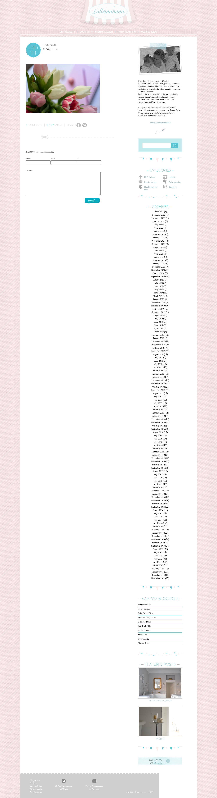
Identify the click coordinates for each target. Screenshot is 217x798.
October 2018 (158, 347)
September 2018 (158, 351)
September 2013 (158, 545)
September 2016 (158, 429)
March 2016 (158, 448)
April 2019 (158, 328)
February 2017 (158, 412)
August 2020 (158, 279)
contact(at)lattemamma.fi (160, 122)
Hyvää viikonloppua (160, 700)
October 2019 (158, 308)
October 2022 (158, 221)
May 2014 (158, 519)
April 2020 (158, 292)
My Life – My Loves (147, 617)
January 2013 (158, 571)
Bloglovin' (158, 762)
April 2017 (158, 406)
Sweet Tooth (143, 634)
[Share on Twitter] (84, 126)
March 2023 (159, 211)
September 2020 (158, 276)
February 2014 (158, 529)
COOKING (85, 32)
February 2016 (158, 451)
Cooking (172, 176)
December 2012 (158, 575)
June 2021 (158, 250)
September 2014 (158, 506)
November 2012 (158, 578)
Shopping (173, 187)
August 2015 (158, 471)
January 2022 (158, 237)
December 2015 (158, 458)
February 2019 (158, 334)
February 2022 (158, 234)
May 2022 (158, 224)
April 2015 (158, 484)
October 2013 (158, 542)
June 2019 (158, 321)
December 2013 (158, 536)
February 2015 (158, 490)
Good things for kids (150, 188)
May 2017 (158, 403)
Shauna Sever (143, 643)
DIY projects (149, 176)
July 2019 (159, 318)
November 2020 (158, 270)
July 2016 (158, 435)
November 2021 (158, 240)
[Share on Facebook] (78, 126)
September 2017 (158, 390)
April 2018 (158, 367)
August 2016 (158, 432)
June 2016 (158, 438)
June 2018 (158, 360)
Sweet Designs (144, 608)
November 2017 (158, 383)
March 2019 (159, 331)
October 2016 (158, 425)
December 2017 (158, 380)
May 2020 (158, 289)
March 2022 (159, 231)
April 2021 (158, 253)
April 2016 (158, 445)
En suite (160, 738)
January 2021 (158, 263)
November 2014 (158, 500)
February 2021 (158, 260)
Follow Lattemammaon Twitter (63, 787)
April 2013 (158, 562)
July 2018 (159, 357)
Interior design (150, 182)
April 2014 (158, 523)
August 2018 (158, 354)
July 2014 (158, 513)
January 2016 (158, 454)
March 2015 (158, 487)
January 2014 (158, 532)
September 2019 (158, 312)
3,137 (50, 125)
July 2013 (158, 552)
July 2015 (158, 474)
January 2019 (158, 338)
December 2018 (158, 341)
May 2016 (158, 442)
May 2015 (158, 480)
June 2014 (158, 516)
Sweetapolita (143, 638)
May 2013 (158, 558)
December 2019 (158, 302)
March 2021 (159, 257)
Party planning (175, 182)
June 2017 (158, 399)
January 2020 (158, 299)
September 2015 (158, 467)
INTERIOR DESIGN (103, 32)
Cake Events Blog (145, 613)
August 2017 (158, 393)
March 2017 (158, 409)
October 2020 (158, 273)
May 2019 (158, 325)
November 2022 (158, 218)
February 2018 (158, 373)
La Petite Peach (144, 630)
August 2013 (158, 549)
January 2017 (158, 416)
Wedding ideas (36, 792)
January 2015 (158, 493)
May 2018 (158, 364)
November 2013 (158, 539)
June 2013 (158, 555)
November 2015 (158, 461)
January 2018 (158, 377)
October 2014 (158, 503)
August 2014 (158, 510)
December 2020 (158, 266)
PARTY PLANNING (127, 32)
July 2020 (159, 283)
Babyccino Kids (144, 604)
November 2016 (158, 422)
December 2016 (158, 419)
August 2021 (158, 247)
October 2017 (158, 386)
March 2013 (158, 565)
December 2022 (158, 214)
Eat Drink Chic (144, 626)
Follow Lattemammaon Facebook (94, 787)
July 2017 (158, 396)
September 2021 (158, 244)
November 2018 (158, 344)
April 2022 (158, 227)
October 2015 (158, 464)
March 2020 (158, 296)
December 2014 (158, 497)
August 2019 (158, 315)
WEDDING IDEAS (149, 32)
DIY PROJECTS (67, 32)
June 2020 (158, 286)
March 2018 (158, 370)
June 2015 (158, 477)
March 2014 (158, 526)
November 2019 (158, 305)
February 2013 (158, 568)
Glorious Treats (144, 621)
